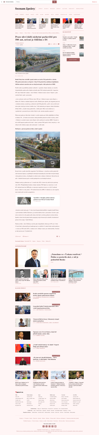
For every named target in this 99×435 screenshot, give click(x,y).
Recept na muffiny (53, 398)
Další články (73, 59)
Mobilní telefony (34, 412)
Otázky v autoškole (76, 403)
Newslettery (55, 421)
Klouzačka (52, 410)
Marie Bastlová (40, 361)
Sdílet (56, 44)
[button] (19, 20)
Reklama (47, 418)
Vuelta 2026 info (29, 396)
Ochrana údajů (53, 418)
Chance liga (40, 396)
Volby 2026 (17, 396)
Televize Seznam (35, 421)
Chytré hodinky (66, 412)
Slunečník (48, 410)
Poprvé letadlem (64, 398)
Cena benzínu (56, 408)
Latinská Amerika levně (65, 403)
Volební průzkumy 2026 (19, 398)
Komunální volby (18, 405)
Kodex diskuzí (50, 421)
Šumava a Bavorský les (65, 400)
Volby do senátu (17, 403)
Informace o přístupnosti (61, 418)
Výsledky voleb (17, 400)
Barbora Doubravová (42, 297)
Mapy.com (39, 408)
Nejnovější (67, 32)
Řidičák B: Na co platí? (76, 401)
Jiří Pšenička (40, 309)
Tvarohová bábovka (53, 401)
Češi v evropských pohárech (63, 408)
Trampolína (44, 410)
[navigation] (2, 2)
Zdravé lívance (52, 400)
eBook (51, 44)
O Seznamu (26, 418)
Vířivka (69, 410)
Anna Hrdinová (40, 348)
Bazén (35, 410)
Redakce (43, 418)
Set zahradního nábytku (58, 410)
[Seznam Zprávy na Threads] (52, 426)
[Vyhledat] (54, 2)
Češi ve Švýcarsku (64, 401)
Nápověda (35, 418)
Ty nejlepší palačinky (53, 396)
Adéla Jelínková (54, 322)
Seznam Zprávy (19, 43)
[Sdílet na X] (59, 236)
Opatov (34, 241)
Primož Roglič (29, 403)
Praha (43, 241)
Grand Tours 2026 (30, 405)
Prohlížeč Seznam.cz (27, 421)
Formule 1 (40, 403)
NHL (39, 405)
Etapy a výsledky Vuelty (31, 398)
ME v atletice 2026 (41, 401)
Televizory (61, 412)
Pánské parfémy (72, 412)
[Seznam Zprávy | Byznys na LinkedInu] (55, 426)
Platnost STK (75, 405)
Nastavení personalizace (70, 421)
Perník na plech (52, 405)
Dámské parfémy (47, 412)
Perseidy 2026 (50, 408)
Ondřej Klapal (40, 335)
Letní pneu (52, 412)
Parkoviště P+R (28, 241)
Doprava (39, 241)
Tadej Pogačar (29, 401)
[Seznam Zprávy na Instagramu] (49, 426)
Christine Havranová (42, 322)
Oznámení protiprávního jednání (72, 418)
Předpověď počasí (44, 408)
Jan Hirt (28, 400)
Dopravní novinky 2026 (77, 400)
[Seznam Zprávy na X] (46, 426)
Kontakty (39, 418)
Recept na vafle (52, 403)
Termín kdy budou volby (19, 401)
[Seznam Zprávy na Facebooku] (44, 426)
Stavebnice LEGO (41, 412)
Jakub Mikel (48, 309)
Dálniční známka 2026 (76, 398)
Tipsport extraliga (41, 400)
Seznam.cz (94, 1)
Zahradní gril (65, 410)
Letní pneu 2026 (75, 396)
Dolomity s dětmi (64, 405)
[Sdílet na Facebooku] (57, 236)
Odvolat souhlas (62, 421)
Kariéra (30, 418)
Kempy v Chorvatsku (64, 396)
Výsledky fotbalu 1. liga (42, 398)
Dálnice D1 (48, 241)
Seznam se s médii (42, 421)
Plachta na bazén (39, 410)
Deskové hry (57, 412)
